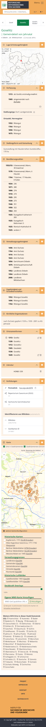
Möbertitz (34, 641)
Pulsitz (20, 654)
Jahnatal (27, 34)
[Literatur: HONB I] (40, 371)
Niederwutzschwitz (29, 646)
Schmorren (24, 657)
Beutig (20, 621)
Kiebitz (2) (19, 636)
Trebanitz (9, 662)
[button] (41, 338)
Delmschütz (26, 623)
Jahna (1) (8, 634)
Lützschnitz (22, 639)
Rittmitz (29, 654)
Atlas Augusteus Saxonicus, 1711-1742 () (21, 544)
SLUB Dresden (27, 540)
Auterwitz (26, 618)
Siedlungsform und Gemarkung (19, 143)
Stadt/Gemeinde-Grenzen (35, 447)
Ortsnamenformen (14, 331)
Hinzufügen (36, 601)
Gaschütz (9, 629)
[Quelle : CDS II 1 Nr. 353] (40, 337)
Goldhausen (10, 631)
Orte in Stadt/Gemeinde (14, 447)
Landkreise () (14, 561)
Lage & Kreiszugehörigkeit (16, 45)
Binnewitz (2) (31, 621)
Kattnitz (8, 636)
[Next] (43, 23)
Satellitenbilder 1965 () (18, 579)
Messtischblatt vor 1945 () (19, 554)
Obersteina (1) (11, 652)
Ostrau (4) (24, 652)
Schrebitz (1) (10, 659)
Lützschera (9, 639)
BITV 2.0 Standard (28, 725)
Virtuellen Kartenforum (12, 608)
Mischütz (22, 641)
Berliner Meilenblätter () (21, 548)
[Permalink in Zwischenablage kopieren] (35, 388)
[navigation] (23, 23)
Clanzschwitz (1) (11, 623)
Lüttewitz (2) (31, 636)
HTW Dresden (30, 548)
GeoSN (29, 554)
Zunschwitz (9, 667)
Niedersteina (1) (11, 646)
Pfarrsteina (9, 654)
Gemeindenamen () (16, 566)
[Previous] (3, 23)
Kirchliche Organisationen (16, 314)
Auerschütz (13, 618)
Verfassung (11, 88)
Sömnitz (33, 659)
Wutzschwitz (21, 662)
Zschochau (26, 664)
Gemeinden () (14, 563)
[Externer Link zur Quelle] (38, 337)
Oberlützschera (25, 649)
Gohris (31, 629)
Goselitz (22, 631)
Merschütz (34, 639)
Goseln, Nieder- (35, 22)
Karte (8, 442)
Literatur (10, 365)
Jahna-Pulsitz (21, 634)
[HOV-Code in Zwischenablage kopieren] (25, 38)
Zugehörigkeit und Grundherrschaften (14, 290)
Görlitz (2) (32, 631)
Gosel (11, 22)
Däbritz (38, 623)
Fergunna (10, 545)
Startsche (22, 659)
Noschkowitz (10, 649)
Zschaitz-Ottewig (12, 664)
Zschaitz (17, 102)
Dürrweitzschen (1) (24, 626)
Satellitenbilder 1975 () (18, 581)
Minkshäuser (10, 641)
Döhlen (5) (9, 626)
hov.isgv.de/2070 (26, 388)
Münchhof (9, 644)
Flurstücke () (14, 572)
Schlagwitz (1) (10, 657)
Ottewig (35, 652)
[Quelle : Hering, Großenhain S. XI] (40, 355)
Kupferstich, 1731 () (19, 540)
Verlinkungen (11, 381)
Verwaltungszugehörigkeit (17, 241)
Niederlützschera (24, 644)
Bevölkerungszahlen (14, 159)
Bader (35, 618)
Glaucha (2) (20, 629)
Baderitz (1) (9, 621)
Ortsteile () (13, 569)
